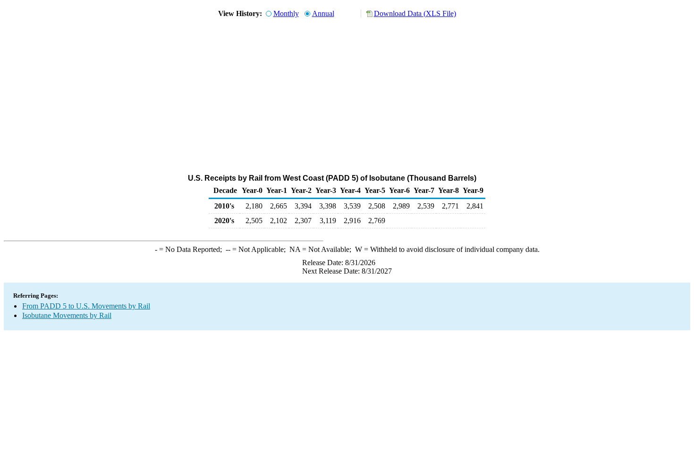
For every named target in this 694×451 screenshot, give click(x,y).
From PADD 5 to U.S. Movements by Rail (86, 306)
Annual (323, 13)
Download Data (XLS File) (415, 13)
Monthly (286, 13)
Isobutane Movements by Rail (66, 315)
